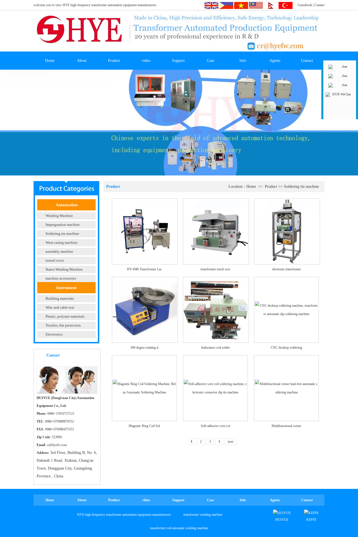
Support (178, 60)
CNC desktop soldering (286, 348)
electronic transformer (286, 269)
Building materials (60, 298)
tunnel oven (55, 260)
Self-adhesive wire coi (215, 426)
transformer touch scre (215, 269)
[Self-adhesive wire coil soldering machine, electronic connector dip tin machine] (215, 388)
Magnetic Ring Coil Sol (144, 426)
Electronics (54, 334)
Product (114, 60)
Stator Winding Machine (64, 269)
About (82, 60)
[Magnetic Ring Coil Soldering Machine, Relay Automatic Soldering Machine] (144, 388)
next (230, 442)
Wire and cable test (60, 307)
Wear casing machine (61, 242)
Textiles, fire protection (63, 325)
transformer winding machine (202, 515)
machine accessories (61, 278)
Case (210, 60)
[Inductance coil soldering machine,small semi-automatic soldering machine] (216, 309)
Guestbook (305, 5)
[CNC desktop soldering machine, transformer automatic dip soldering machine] (286, 309)
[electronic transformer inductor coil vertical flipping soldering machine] (287, 231)
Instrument (66, 287)
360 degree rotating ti (144, 348)
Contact (319, 5)
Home (50, 60)
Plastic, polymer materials (65, 316)
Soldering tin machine (62, 233)
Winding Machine (59, 216)
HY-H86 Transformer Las (144, 269)
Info (242, 60)
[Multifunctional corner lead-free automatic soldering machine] (286, 388)
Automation (66, 205)
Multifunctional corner (286, 426)
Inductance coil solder (215, 348)
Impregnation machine (63, 224)
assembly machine (59, 251)
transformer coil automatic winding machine (179, 528)
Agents (274, 60)
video (146, 60)
